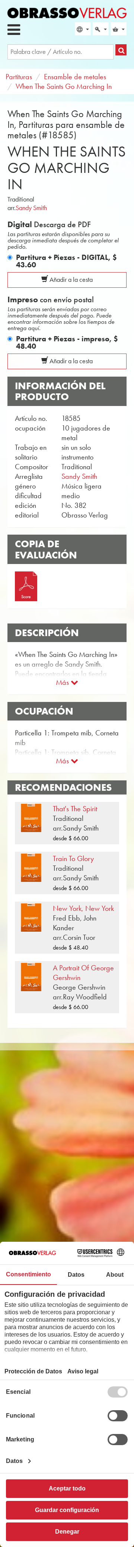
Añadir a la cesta (70, 279)
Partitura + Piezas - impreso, (67, 342)
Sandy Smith (31, 208)
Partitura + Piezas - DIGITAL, (66, 261)
